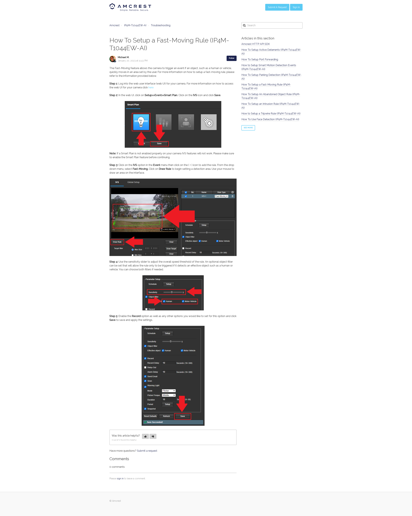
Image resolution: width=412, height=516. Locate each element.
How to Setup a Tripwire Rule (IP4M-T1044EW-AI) (270, 113)
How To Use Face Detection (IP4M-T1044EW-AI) (270, 119)
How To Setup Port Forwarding (259, 59)
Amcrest (114, 25)
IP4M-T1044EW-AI (135, 25)
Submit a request (147, 450)
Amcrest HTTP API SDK (255, 44)
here (151, 87)
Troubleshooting (160, 25)
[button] (145, 436)
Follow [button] (231, 58)
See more (248, 128)
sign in (120, 478)
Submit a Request (277, 7)
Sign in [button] (296, 7)
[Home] (130, 7)
